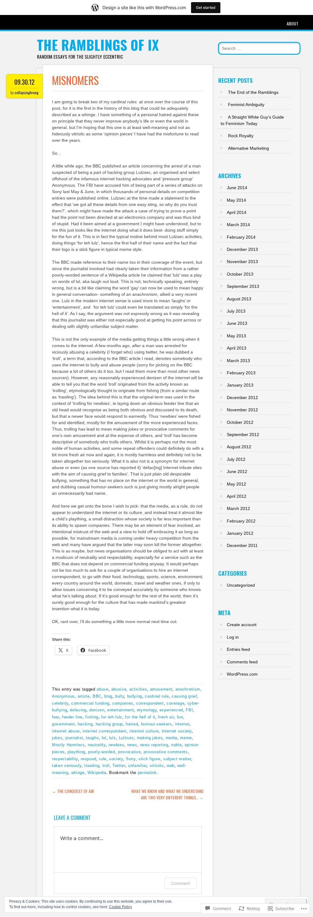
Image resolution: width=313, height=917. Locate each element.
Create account (241, 624)
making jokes (150, 737)
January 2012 (240, 533)
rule (102, 759)
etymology (147, 710)
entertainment (120, 710)
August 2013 (239, 298)
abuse (102, 689)
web (171, 765)
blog (108, 696)
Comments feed (242, 661)
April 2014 (236, 212)
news (132, 745)
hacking (85, 724)
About (292, 23)
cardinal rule (157, 696)
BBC (97, 696)
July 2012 (236, 459)
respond (88, 759)
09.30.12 (24, 81)
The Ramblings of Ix (98, 45)
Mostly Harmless (68, 745)
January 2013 (240, 385)
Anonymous (63, 696)
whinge (78, 772)
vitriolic (157, 765)
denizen (97, 710)
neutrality (97, 745)
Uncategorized (241, 585)
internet (182, 724)
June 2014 (237, 187)
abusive (119, 689)
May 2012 (236, 484)
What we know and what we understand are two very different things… (167, 794)
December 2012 (242, 397)
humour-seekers (156, 724)
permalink (147, 772)
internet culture (144, 731)
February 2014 (241, 237)
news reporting (154, 745)
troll (106, 765)
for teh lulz (111, 717)
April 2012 (236, 496)
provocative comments (166, 752)
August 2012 (239, 446)
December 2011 (242, 545)
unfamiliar (137, 765)
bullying (134, 696)
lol (104, 737)
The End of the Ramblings (253, 92)
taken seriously (67, 765)
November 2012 (242, 409)
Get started (205, 7)
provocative (129, 752)
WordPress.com (242, 674)
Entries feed (238, 649)
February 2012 (241, 521)
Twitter (118, 765)
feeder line (72, 717)
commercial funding (90, 703)
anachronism (187, 689)
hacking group (109, 724)
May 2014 (236, 200)
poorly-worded (101, 752)
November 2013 (242, 261)
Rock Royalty (240, 135)
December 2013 (242, 249)
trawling (91, 765)
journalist (74, 737)
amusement (161, 689)
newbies (116, 745)
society (116, 759)
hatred (132, 724)
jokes (57, 737)
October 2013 (240, 274)
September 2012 (243, 434)
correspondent (150, 703)
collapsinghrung (27, 92)
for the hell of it (140, 717)
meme (186, 737)
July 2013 (236, 311)
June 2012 (237, 471)
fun (180, 717)
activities (138, 689)
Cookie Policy (120, 907)
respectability (65, 759)
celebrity (60, 703)
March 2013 (238, 360)
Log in (233, 637)
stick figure (149, 759)
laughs (92, 737)
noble (176, 745)
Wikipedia (96, 772)
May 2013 (236, 335)
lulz (112, 737)
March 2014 (238, 224)
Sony (131, 759)
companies (122, 703)
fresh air (166, 717)
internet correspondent (104, 731)
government (63, 724)
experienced (171, 710)
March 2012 (238, 508)
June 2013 (237, 323)
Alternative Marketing (248, 148)
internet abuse (66, 731)
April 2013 (236, 348)
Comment (180, 883)
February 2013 (241, 372)
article (84, 696)
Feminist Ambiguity (246, 104)
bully (119, 696)
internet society (177, 731)
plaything (76, 752)
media (171, 737)
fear (55, 717)
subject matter (177, 759)
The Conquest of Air (73, 791)
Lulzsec (126, 737)
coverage (175, 703)
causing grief (184, 696)
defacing (78, 710)
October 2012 (240, 422)
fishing (91, 717)
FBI (189, 710)
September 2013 (243, 286)
